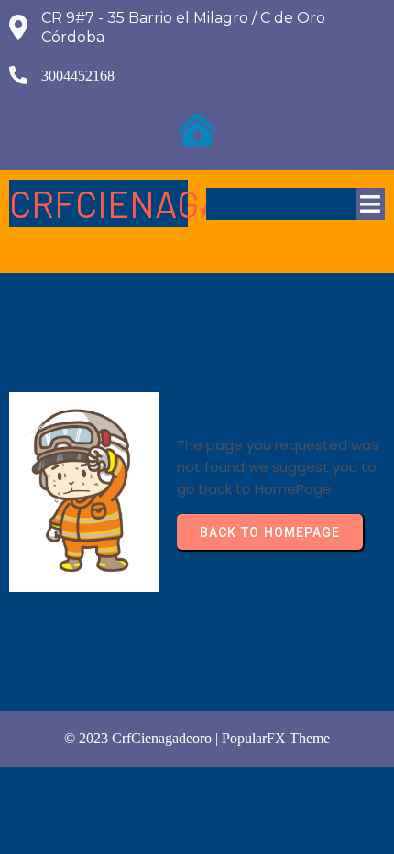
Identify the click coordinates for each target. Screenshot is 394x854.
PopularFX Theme (276, 738)
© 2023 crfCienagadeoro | (143, 738)
